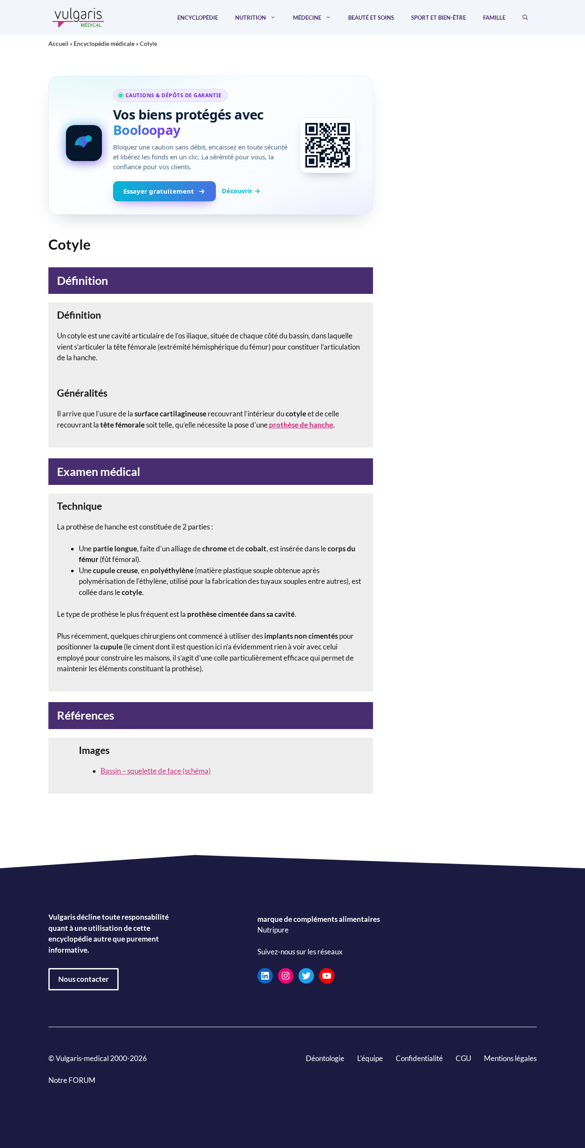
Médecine (307, 17)
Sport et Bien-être (438, 17)
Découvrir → (241, 190)
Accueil (58, 43)
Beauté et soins (371, 17)
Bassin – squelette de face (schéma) (156, 770)
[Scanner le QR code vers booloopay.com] (327, 145)
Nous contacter (83, 979)
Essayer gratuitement (158, 191)
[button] (525, 17)
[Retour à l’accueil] (78, 16)
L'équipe (370, 1058)
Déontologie (325, 1058)
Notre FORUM (72, 1080)
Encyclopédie (197, 17)
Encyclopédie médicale (104, 43)
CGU (463, 1058)
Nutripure (273, 930)
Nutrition (250, 17)
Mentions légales (510, 1058)
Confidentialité (419, 1058)
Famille (494, 17)
